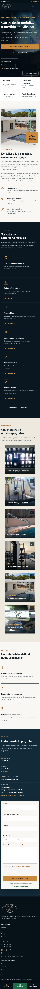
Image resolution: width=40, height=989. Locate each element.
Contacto (3, 937)
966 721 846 (6, 1)
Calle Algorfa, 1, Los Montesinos (13, 956)
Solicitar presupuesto (19, 46)
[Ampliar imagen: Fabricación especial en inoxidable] (20, 619)
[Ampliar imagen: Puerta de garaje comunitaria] (20, 459)
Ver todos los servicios (18, 408)
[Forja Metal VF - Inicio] (6, 6)
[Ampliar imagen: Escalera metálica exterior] (20, 555)
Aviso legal (4, 964)
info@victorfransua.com (9, 779)
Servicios (3, 930)
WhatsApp (36, 1)
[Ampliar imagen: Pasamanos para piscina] (20, 523)
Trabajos (3, 934)
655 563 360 (5, 769)
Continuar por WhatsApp (21, 886)
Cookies (3, 970)
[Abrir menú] (37, 6)
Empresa (3, 927)
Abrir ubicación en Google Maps (11, 795)
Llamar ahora (21, 52)
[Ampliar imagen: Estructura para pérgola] (20, 587)
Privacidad (4, 967)
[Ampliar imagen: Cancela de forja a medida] (20, 491)
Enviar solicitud (21, 878)
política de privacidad (23, 866)
